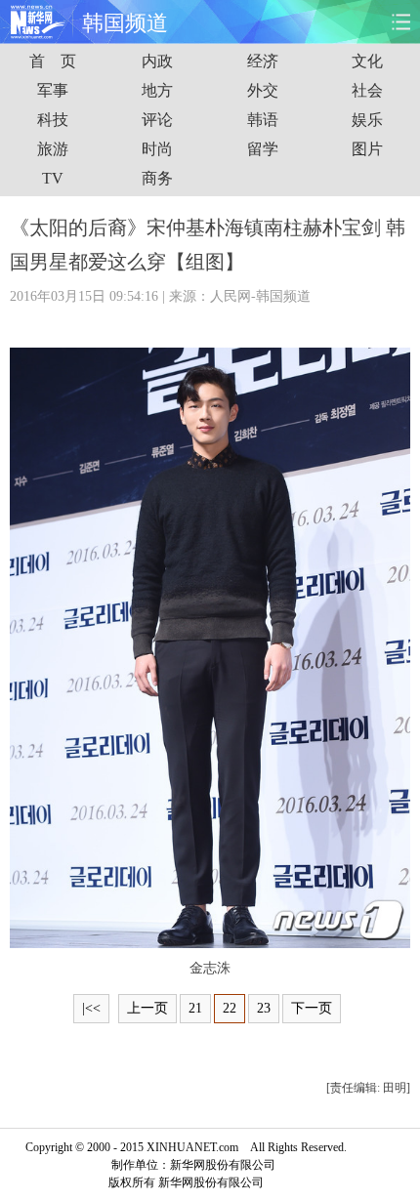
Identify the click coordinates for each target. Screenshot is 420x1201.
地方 (157, 90)
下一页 (311, 1008)
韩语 (262, 119)
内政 (157, 61)
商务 (157, 178)
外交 (262, 90)
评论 (157, 119)
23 (264, 1008)
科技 (52, 119)
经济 (262, 61)
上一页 (147, 1008)
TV (52, 178)
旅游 (52, 149)
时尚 (157, 149)
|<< (91, 1008)
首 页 (52, 61)
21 (195, 1008)
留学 (262, 149)
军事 (52, 90)
